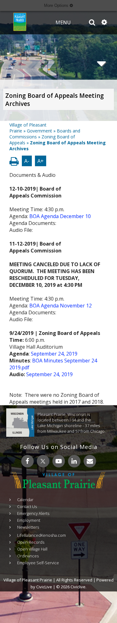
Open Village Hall (32, 549)
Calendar (25, 499)
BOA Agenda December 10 (60, 216)
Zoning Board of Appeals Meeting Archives (54, 100)
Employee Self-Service (38, 563)
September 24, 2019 (54, 353)
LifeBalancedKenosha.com (41, 535)
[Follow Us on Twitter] (43, 461)
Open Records (30, 542)
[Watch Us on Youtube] (58, 461)
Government (39, 131)
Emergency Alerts (33, 513)
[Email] (90, 461)
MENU (63, 22)
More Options (57, 5)
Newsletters (28, 527)
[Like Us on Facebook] (27, 461)
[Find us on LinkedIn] (74, 461)
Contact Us (27, 506)
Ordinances (28, 556)
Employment (28, 520)
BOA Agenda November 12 (60, 305)
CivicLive (44, 587)
